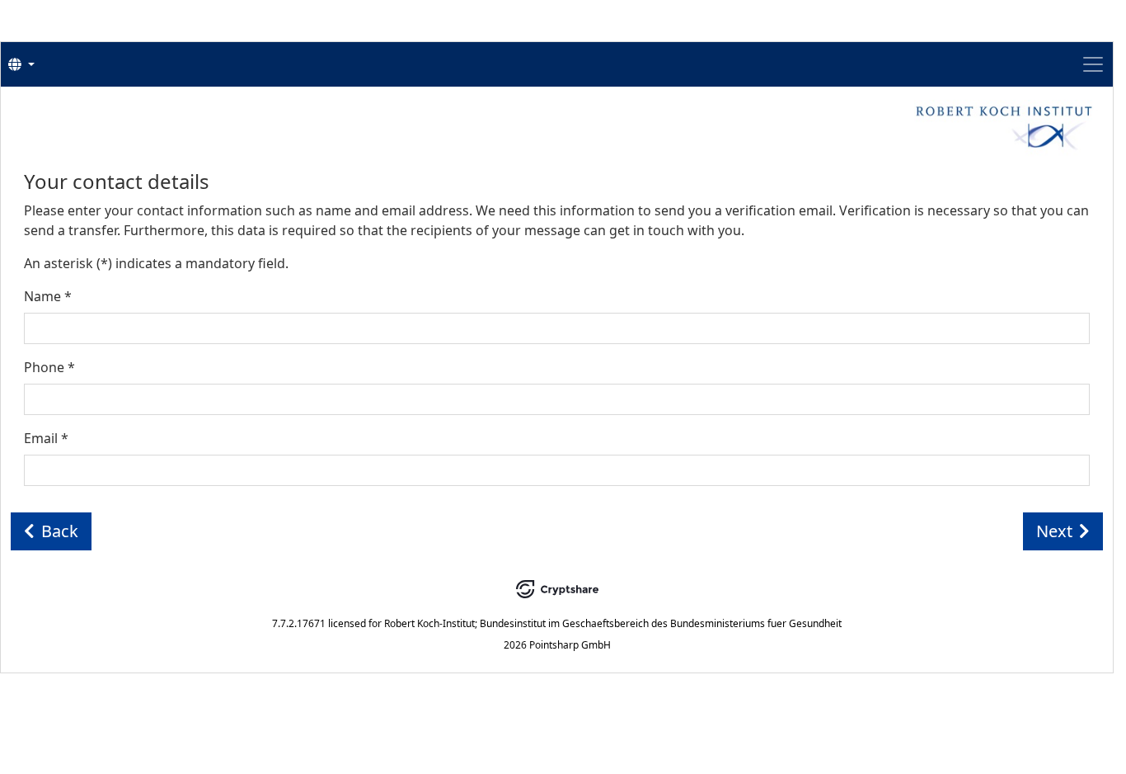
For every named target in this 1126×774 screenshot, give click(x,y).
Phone (49, 367)
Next (1054, 531)
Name (48, 296)
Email (46, 438)
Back (59, 531)
